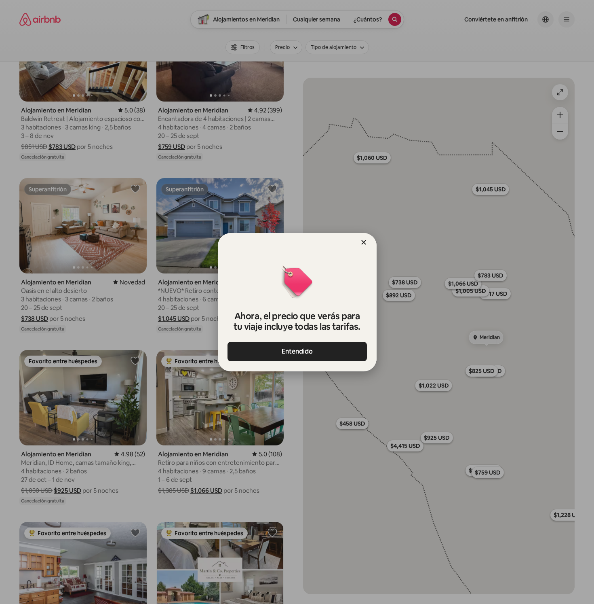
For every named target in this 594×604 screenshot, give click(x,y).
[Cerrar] (363, 242)
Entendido (297, 351)
